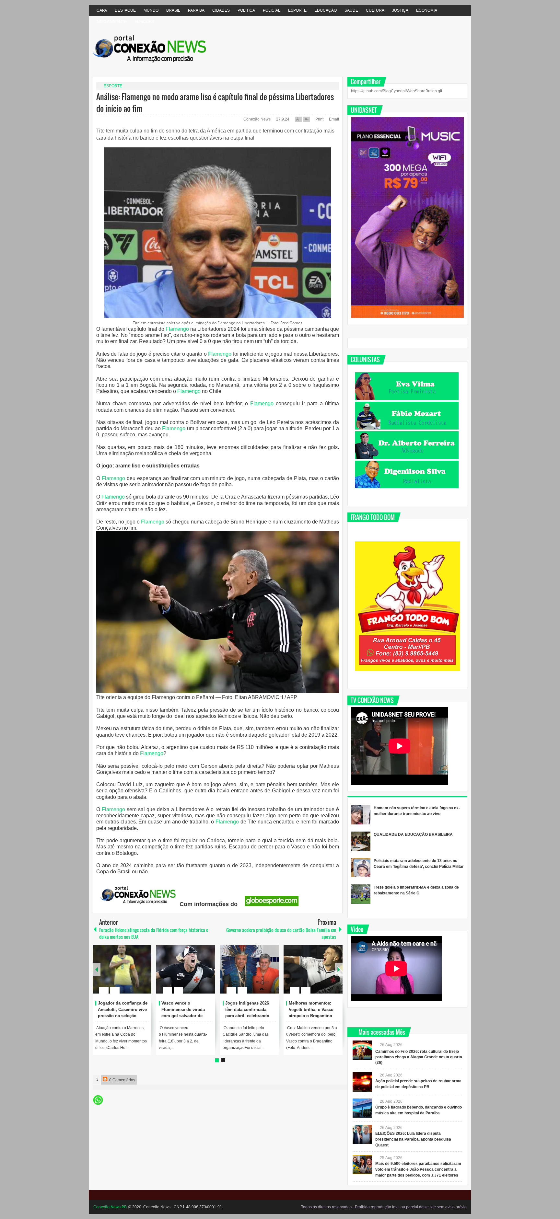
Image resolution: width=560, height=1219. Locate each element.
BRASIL (173, 10)
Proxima (96, 969)
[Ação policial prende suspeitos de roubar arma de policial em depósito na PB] (362, 1082)
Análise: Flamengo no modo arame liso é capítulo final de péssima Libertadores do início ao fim (215, 102)
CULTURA (375, 10)
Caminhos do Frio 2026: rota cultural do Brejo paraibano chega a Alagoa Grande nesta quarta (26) (418, 1057)
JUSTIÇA (400, 10)
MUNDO (151, 10)
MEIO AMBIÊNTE (112, 21)
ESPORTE (297, 10)
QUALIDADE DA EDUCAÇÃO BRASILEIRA (413, 834)
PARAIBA (196, 10)
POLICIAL (271, 10)
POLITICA (246, 10)
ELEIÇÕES (144, 21)
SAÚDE (351, 10)
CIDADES (221, 10)
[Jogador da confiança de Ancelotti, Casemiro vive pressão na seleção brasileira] (122, 969)
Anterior (339, 969)
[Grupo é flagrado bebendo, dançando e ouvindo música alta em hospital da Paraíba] (362, 1108)
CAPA (102, 10)
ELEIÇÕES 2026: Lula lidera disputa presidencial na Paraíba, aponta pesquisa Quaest (413, 1139)
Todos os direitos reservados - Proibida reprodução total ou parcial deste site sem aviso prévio (384, 1207)
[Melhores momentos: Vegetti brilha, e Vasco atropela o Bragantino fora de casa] (313, 969)
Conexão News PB (110, 1207)
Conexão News (257, 119)
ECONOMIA (426, 10)
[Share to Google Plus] (144, 975)
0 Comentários (121, 1080)
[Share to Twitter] (135, 975)
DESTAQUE (125, 10)
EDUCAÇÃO (325, 10)
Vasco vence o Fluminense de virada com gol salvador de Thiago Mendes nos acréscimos (183, 1016)
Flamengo (177, 329)
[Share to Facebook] (127, 975)
